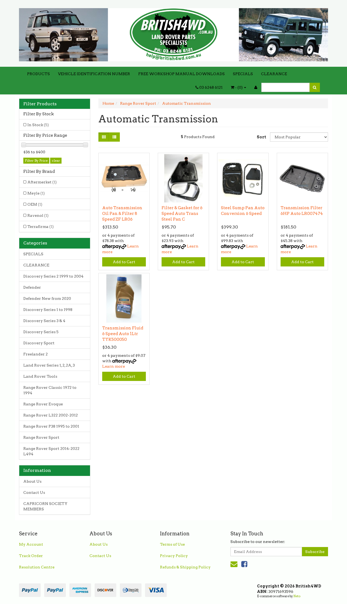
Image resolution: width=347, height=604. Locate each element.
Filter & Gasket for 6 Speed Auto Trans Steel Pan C (182, 213)
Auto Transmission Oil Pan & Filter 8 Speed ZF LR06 (122, 213)
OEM (34, 204)
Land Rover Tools (40, 376)
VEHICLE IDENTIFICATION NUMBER (94, 74)
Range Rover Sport (41, 437)
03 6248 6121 (210, 87)
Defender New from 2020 (47, 298)
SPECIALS (243, 74)
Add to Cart (124, 262)
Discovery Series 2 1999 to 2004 (53, 276)
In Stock (38, 125)
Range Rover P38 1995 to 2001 (51, 426)
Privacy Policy (174, 556)
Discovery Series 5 (41, 332)
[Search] (314, 87)
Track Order (31, 556)
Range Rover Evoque (43, 404)
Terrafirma (40, 226)
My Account (31, 544)
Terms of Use (172, 544)
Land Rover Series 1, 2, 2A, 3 (49, 365)
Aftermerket (42, 182)
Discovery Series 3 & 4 (44, 321)
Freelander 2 (35, 354)
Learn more (113, 366)
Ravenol (38, 215)
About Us (32, 481)
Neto (296, 596)
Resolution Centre (36, 567)
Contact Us (34, 492)
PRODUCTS (38, 74)
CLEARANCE (274, 74)
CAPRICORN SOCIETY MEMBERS (45, 506)
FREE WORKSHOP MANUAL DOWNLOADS (181, 74)
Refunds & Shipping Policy (185, 567)
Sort (261, 137)
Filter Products (40, 103)
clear (56, 160)
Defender (32, 287)
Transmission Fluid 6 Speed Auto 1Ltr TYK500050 (122, 334)
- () (238, 87)
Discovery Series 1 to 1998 (47, 309)
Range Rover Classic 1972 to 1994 (49, 390)
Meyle (36, 193)
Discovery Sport (38, 343)
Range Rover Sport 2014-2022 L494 (51, 451)
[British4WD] (173, 33)
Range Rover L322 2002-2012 (50, 415)
